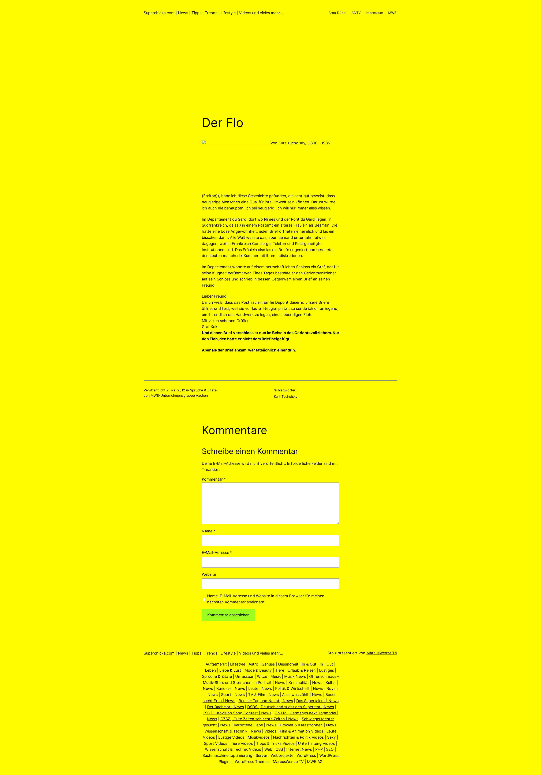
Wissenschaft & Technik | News (233, 731)
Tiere (279, 670)
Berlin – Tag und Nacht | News (266, 700)
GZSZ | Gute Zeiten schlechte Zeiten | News (259, 719)
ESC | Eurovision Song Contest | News (237, 713)
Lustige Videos (231, 737)
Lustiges (326, 670)
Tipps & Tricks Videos (275, 743)
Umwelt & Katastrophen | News (308, 725)
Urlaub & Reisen (302, 670)
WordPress (306, 755)
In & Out (309, 664)
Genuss (268, 664)
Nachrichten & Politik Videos (298, 737)
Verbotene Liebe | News (255, 725)
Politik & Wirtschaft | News (299, 688)
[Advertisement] (270, 70)
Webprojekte (282, 755)
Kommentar (214, 479)
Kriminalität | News (305, 682)
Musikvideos (259, 737)
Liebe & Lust (230, 670)
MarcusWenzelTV (381, 653)
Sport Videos (215, 743)
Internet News (299, 749)
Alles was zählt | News (302, 694)
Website (209, 574)
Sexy (331, 737)
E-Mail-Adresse (217, 552)
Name (208, 531)
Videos (270, 731)
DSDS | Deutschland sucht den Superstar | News (290, 707)
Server (261, 755)
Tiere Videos (242, 743)
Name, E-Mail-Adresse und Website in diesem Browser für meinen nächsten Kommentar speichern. (265, 599)
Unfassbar (244, 676)
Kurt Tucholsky (286, 396)
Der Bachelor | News (225, 707)
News (280, 682)
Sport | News (233, 694)
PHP (319, 749)
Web (268, 749)
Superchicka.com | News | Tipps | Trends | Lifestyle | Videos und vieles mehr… (213, 13)
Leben (210, 670)
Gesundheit (288, 664)
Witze (262, 676)
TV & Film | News (263, 694)
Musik (275, 676)
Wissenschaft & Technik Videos (233, 749)
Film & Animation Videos (301, 731)
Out (330, 664)
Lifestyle (237, 664)
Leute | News (260, 688)
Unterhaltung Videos (316, 743)
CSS (279, 749)
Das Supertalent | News (317, 700)
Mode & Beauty (258, 670)
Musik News (295, 676)
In (321, 664)
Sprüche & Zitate (203, 390)
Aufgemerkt (216, 664)
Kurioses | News (230, 688)
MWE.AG (314, 761)
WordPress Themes (252, 761)
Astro (253, 664)
